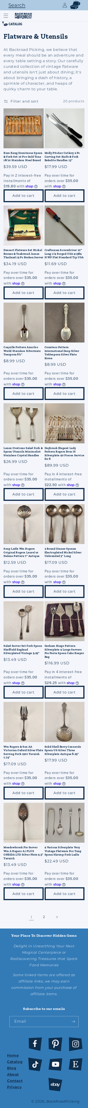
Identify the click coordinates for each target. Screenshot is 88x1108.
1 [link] (31, 917)
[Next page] (57, 917)
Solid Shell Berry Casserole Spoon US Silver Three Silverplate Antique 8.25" (63, 750)
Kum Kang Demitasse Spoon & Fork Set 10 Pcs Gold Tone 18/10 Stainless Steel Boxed (23, 156)
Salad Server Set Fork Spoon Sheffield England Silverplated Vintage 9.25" (23, 649)
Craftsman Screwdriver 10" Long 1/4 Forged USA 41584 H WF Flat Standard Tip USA (64, 253)
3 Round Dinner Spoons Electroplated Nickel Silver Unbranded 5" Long (63, 552)
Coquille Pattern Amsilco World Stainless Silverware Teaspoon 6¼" (22, 351)
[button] (16, 5)
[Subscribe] (73, 1021)
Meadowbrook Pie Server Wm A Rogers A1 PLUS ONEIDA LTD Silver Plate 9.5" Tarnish (23, 853)
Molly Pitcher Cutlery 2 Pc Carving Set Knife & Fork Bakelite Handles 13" (62, 156)
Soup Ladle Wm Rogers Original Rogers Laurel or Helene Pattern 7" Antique (22, 552)
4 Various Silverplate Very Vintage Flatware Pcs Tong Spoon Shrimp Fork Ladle (63, 851)
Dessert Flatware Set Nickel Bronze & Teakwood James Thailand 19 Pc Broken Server (23, 253)
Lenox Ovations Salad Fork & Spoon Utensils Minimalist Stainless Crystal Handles (23, 451)
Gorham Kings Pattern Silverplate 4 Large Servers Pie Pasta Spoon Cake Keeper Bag (64, 651)
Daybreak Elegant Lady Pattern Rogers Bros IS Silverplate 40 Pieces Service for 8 (64, 453)
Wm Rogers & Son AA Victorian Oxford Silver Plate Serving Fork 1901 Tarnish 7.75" (23, 752)
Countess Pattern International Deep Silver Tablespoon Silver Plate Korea (62, 353)
